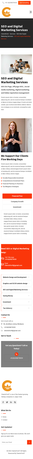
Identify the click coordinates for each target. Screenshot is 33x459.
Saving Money (8, 296)
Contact (5, 420)
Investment (7, 302)
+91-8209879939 (11, 3)
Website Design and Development (15, 277)
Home (4, 417)
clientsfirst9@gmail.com (12, 330)
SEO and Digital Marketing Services (15, 290)
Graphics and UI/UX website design (15, 283)
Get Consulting (24, 3)
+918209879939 (10, 259)
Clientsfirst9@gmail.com (13, 265)
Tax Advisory (7, 308)
